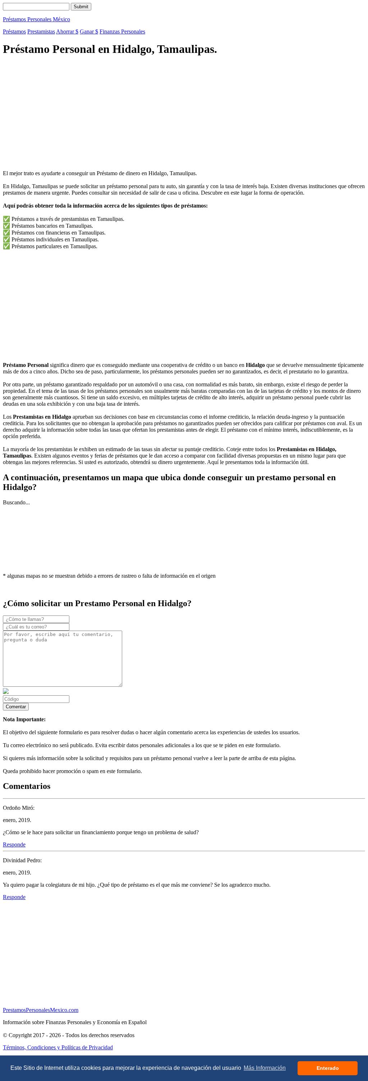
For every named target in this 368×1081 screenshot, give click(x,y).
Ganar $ (89, 31)
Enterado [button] (328, 1068)
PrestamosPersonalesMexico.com (40, 1010)
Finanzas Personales (122, 31)
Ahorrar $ (67, 31)
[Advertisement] (184, 114)
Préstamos (14, 31)
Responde (14, 844)
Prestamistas (41, 31)
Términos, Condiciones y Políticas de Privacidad (58, 1047)
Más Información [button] (265, 1068)
